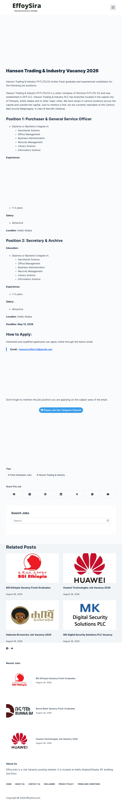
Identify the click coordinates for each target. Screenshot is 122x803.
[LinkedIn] (61, 494)
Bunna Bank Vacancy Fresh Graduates (55, 708)
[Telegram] (77, 494)
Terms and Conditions (89, 784)
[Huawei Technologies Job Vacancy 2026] (89, 568)
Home (8, 784)
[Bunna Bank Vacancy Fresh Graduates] (19, 710)
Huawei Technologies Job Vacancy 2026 (87, 587)
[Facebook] (14, 494)
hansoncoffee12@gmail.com (35, 349)
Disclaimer (49, 784)
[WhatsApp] (92, 494)
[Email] (108, 494)
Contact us (34, 784)
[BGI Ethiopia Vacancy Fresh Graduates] (32, 568)
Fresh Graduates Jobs (20, 475)
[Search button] (107, 520)
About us (20, 784)
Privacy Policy (66, 784)
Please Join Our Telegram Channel (62, 410)
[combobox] (58, 521)
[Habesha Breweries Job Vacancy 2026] (32, 615)
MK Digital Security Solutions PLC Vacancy (87, 634)
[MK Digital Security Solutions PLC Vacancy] (89, 615)
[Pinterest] (45, 494)
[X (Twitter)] (29, 494)
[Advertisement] (61, 37)
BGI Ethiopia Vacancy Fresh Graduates (28, 587)
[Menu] (113, 7)
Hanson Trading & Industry (51, 475)
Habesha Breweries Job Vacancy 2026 (28, 634)
